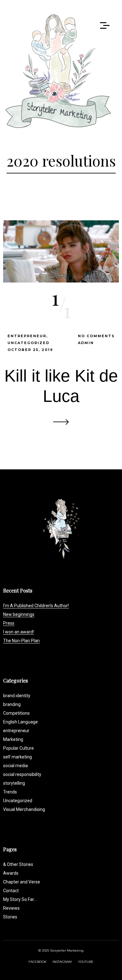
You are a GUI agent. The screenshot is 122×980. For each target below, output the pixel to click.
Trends (10, 791)
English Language (20, 721)
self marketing (17, 756)
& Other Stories (18, 864)
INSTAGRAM (62, 962)
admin (86, 343)
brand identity (16, 695)
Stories (10, 916)
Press (8, 623)
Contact (11, 890)
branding (12, 704)
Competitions (16, 713)
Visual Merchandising (24, 809)
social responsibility (22, 774)
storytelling (14, 783)
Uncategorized (28, 343)
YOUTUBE (86, 962)
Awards (10, 873)
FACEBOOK (37, 962)
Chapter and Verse (21, 881)
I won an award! (18, 631)
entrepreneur (27, 336)
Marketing (13, 739)
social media (15, 765)
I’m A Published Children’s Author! (36, 605)
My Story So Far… (20, 899)
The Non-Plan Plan (21, 640)
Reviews (11, 908)
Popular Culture (18, 748)
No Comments (96, 336)
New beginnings (18, 614)
